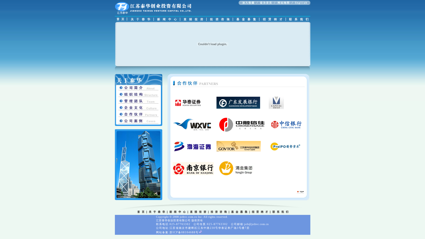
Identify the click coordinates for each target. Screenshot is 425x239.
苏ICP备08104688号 (184, 232)
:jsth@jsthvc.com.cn (256, 224)
